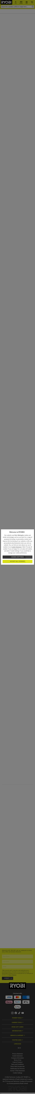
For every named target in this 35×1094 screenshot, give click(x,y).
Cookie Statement (16, 547)
